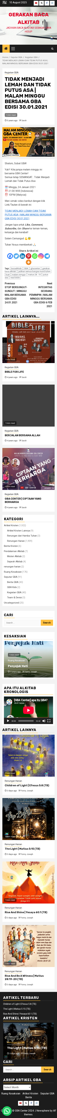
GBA (26, 268)
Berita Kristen (11, 546)
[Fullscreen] (49, 720)
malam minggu (19, 274)
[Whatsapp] (35, 256)
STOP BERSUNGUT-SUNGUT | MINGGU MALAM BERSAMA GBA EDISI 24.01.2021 (16, 293)
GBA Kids (12, 587)
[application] (28, 710)
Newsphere (42, 1110)
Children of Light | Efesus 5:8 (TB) (27, 785)
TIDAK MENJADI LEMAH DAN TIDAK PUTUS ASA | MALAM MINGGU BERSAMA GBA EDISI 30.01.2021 (28, 214)
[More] (28, 262)
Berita (28, 1097)
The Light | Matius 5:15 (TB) (22, 848)
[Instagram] (41, 256)
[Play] (8, 720)
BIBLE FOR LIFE (14, 371)
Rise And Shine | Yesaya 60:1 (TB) (26, 912)
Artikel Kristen (11, 525)
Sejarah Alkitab (14, 561)
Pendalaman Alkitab (14, 551)
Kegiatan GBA (12, 72)
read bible (15, 277)
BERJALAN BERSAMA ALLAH (22, 435)
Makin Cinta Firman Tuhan (26, 666)
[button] (7, 1111)
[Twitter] (16, 256)
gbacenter (35, 268)
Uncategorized (11, 602)
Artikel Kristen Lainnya (18, 530)
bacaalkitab (16, 268)
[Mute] (43, 720)
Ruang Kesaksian (13, 571)
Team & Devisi (14, 597)
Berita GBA (12, 582)
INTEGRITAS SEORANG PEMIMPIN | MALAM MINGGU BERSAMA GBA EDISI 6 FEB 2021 (40, 295)
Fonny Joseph (31, 672)
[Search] (52, 49)
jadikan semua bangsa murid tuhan (34, 271)
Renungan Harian (16, 541)
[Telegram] (47, 256)
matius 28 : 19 (34, 274)
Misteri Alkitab (14, 556)
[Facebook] (10, 256)
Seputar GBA (10, 576)
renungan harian (12, 566)
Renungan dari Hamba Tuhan (22, 535)
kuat (8, 274)
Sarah (24, 120)
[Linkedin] (22, 256)
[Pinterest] (28, 256)
